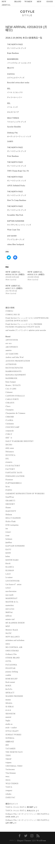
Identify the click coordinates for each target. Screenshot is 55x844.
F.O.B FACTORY (13, 466)
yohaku (8, 794)
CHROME (10, 417)
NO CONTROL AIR (14, 647)
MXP (8, 626)
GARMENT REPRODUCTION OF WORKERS (25, 493)
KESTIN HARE (12, 560)
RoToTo (9, 689)
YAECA (9, 787)
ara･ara (9, 343)
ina (7, 528)
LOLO (8, 588)
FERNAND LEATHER (15, 476)
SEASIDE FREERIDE (14, 696)
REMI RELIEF (12, 679)
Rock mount (10, 682)
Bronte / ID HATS (13, 385)
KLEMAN (10, 570)
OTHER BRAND (13, 658)
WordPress (41, 840)
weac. (8, 776)
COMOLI (9, 311)
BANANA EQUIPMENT (16, 375)
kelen (8, 556)
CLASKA (9, 420)
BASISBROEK (11, 378)
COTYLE (27, 11)
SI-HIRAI (10, 706)
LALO (8, 574)
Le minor (9, 577)
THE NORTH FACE (14, 752)
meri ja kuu (10, 609)
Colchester (10, 424)
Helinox (9, 514)
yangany (9, 790)
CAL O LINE (11, 389)
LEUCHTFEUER (13, 581)
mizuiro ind (10, 619)
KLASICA (10, 567)
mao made (9, 595)
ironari (8, 532)
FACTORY (10, 469)
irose (7, 535)
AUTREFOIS (11, 364)
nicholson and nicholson (15, 640)
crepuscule (10, 431)
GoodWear (10, 497)
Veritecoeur (10, 769)
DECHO (9, 445)
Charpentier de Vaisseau (15, 413)
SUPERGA (10, 738)
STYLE (27, 15)
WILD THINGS (12, 783)
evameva (9, 462)
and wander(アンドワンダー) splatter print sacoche (26, 330)
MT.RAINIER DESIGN (15, 623)
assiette (9, 350)
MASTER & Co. (12, 602)
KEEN (8, 553)
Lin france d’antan (13, 584)
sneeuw (8, 717)
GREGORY (10, 504)
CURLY (9, 434)
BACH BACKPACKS (14, 368)
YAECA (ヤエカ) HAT (15, 807)
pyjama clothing (12, 672)
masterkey (10, 605)
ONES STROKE (12, 651)
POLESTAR (10, 668)
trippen (8, 762)
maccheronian (11, 591)
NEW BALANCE (13, 637)
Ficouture (9, 479)
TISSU (8, 755)
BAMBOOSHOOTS (13, 371)
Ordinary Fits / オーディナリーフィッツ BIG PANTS (26, 814)
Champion (10, 410)
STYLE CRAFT (12, 731)
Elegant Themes (24, 840)
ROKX (8, 685)
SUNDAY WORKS (13, 734)
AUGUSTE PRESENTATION (18, 361)
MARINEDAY (11, 598)
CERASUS (10, 403)
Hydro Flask (11, 521)
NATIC (9, 633)
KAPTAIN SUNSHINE (15, 546)
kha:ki (8, 563)
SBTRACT (10, 693)
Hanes (8, 507)
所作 (7, 745)
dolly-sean (10, 448)
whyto (8, 780)
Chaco (8, 406)
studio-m (9, 724)
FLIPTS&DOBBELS (13, 483)
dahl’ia (9, 438)
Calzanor (9, 392)
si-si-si (8, 710)
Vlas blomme (11, 773)
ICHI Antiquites (12, 525)
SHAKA (9, 703)
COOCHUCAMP (12, 427)
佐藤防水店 (10, 741)
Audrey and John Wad (14, 357)
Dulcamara (10, 451)
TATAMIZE (10, 748)
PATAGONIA (11, 665)
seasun (8, 700)
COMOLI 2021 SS (13, 314)
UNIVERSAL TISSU (14, 766)
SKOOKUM (10, 714)
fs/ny (8, 486)
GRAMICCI (10, 500)
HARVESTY (11, 511)
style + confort (11, 727)
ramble (8, 675)
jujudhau (9, 542)
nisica (8, 644)
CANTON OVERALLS (15, 396)
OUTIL (8, 661)
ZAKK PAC (10, 797)
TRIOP (8, 759)
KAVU (8, 549)
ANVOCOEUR (12, 340)
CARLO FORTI (12, 399)
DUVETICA (10, 455)
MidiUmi (9, 612)
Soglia (8, 720)
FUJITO (9, 490)
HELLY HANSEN (13, 518)
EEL (7, 458)
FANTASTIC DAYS (14, 472)
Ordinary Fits (11, 654)
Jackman (9, 539)
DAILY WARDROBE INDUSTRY (20, 441)
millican (9, 616)
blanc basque (11, 382)
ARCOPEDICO (12, 347)
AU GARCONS (12, 354)
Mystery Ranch (12, 630)
